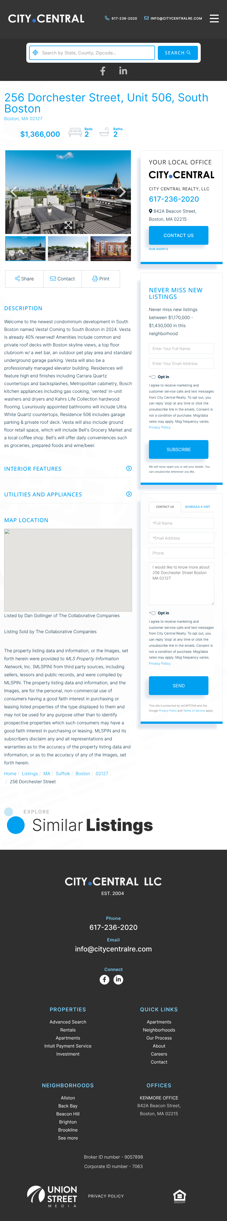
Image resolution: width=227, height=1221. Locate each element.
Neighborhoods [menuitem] (159, 1030)
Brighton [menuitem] (68, 1122)
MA (46, 773)
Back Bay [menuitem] (68, 1106)
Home (10, 773)
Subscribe (179, 449)
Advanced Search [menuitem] (68, 1022)
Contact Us (179, 235)
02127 (102, 773)
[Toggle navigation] (214, 18)
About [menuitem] (159, 1046)
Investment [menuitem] (68, 1054)
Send (179, 685)
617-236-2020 (124, 18)
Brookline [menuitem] (68, 1130)
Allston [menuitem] (68, 1098)
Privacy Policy (159, 427)
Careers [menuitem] (159, 1054)
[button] (178, 53)
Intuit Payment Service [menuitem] (67, 1046)
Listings (30, 773)
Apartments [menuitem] (68, 1038)
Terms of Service (194, 710)
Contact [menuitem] (159, 1062)
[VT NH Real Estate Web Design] (52, 1196)
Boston (83, 773)
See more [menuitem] (68, 1138)
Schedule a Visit (197, 507)
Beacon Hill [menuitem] (67, 1114)
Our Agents (158, 249)
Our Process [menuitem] (159, 1038)
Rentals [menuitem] (68, 1030)
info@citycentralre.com (176, 18)
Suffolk (63, 773)
